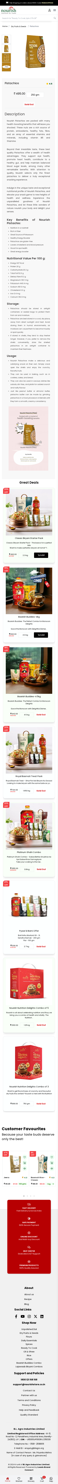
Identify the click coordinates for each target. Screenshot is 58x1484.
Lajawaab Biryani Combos (29, 1366)
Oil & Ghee (29, 1351)
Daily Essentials (29, 1340)
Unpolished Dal (29, 1329)
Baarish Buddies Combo (29, 1362)
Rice (29, 1355)
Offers (29, 1359)
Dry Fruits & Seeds (29, 1332)
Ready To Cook (29, 1347)
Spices (29, 1344)
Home (4, 26)
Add (42, 555)
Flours (29, 1336)
